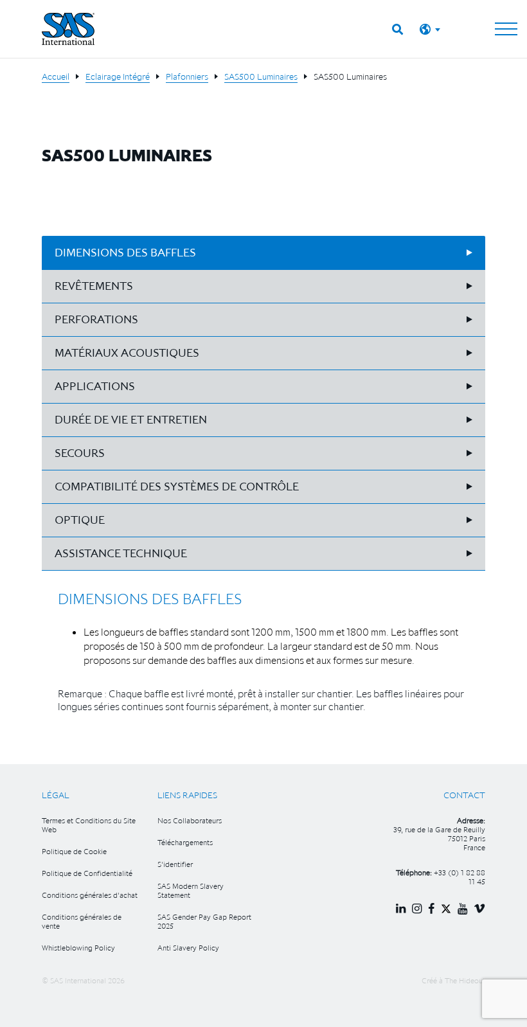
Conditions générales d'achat (90, 895)
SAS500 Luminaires (261, 76)
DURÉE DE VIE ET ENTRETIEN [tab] (131, 420)
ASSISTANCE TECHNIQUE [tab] (121, 553)
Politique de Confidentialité (87, 873)
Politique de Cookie (74, 851)
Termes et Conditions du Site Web (89, 825)
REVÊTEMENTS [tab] (94, 286)
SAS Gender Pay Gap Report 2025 (204, 921)
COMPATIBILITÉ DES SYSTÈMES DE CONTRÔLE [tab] (177, 486)
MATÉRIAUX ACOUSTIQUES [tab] (127, 353)
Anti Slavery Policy (188, 947)
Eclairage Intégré (117, 76)
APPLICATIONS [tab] (95, 386)
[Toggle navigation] (506, 29)
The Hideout (465, 980)
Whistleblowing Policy (78, 947)
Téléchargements (185, 842)
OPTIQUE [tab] (80, 520)
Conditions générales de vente (81, 921)
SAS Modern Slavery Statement (190, 890)
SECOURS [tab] (80, 453)
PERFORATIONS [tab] (96, 319)
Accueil (55, 76)
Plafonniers (187, 76)
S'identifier (175, 864)
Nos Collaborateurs (189, 820)
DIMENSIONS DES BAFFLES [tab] (125, 253)
